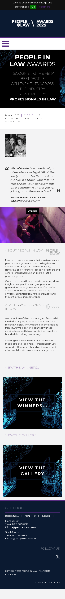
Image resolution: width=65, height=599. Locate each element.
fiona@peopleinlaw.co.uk (21, 527)
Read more (44, 6)
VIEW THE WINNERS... (32, 402)
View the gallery (32, 470)
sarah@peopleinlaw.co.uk (21, 538)
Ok (33, 6)
